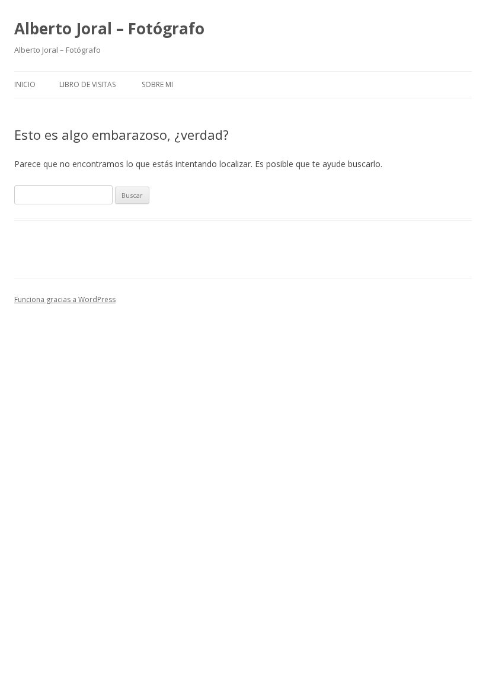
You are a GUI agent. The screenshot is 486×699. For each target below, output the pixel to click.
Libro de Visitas (87, 84)
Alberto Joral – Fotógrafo (109, 28)
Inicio (25, 84)
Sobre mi (157, 84)
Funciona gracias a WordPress (65, 299)
